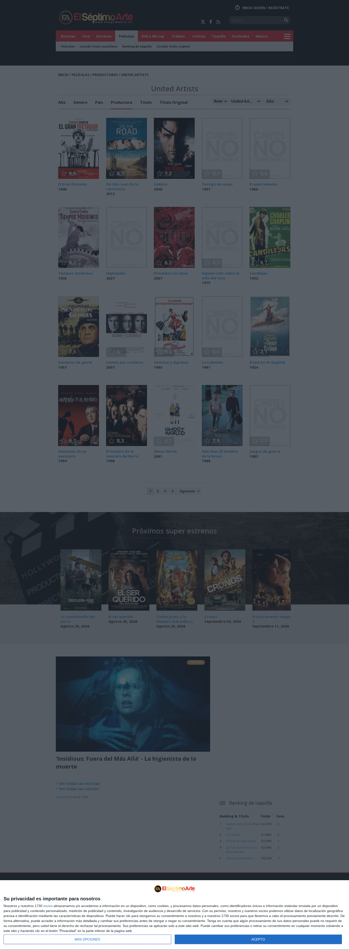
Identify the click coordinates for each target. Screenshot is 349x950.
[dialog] (174, 915)
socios (48, 905)
